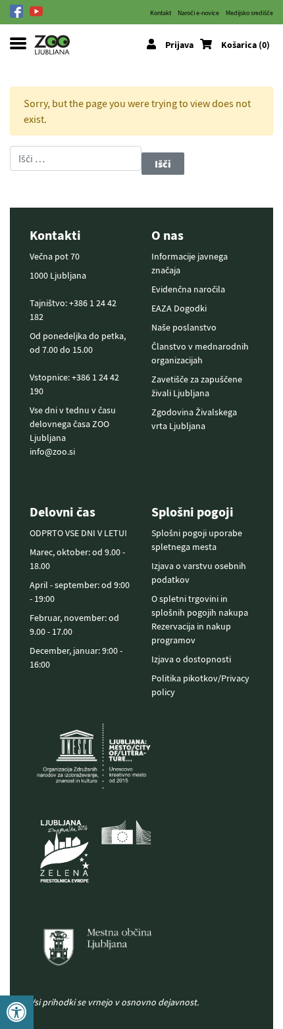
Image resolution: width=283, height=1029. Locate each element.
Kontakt (160, 13)
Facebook (20, 11)
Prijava (179, 45)
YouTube (39, 11)
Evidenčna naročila (188, 289)
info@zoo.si (52, 451)
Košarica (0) (245, 45)
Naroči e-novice (198, 13)
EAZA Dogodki (179, 308)
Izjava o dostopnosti (191, 659)
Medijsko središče (249, 13)
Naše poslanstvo (184, 327)
